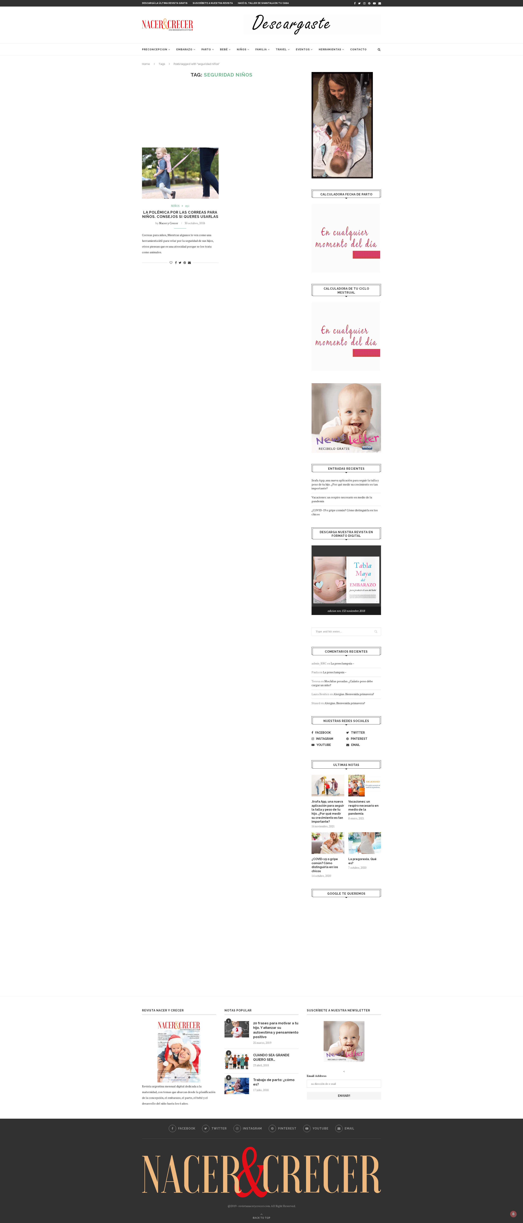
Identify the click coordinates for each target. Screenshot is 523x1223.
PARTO (206, 49)
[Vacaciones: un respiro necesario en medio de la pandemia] (364, 786)
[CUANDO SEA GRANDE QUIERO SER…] (237, 1061)
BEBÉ (224, 49)
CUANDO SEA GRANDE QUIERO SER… (271, 1057)
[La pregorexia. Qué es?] (364, 843)
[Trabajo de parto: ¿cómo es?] (237, 1086)
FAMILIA (261, 49)
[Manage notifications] (513, 1214)
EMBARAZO (184, 49)
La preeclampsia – (342, 663)
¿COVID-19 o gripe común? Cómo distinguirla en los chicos (325, 865)
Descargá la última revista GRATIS (165, 3)
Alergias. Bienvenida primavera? (353, 694)
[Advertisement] (221, 112)
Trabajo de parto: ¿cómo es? (274, 1082)
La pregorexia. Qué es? (362, 861)
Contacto (358, 49)
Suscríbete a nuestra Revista (213, 3)
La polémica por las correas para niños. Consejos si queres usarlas (180, 214)
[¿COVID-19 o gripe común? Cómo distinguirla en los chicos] (328, 843)
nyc (187, 206)
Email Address (316, 1076)
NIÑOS (241, 49)
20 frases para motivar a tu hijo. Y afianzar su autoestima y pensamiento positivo (275, 1030)
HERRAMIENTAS (330, 49)
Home (146, 63)
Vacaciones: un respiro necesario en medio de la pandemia (363, 807)
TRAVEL (281, 49)
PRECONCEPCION (154, 49)
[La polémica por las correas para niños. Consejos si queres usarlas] (180, 173)
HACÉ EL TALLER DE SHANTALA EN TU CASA (263, 3)
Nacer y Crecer (168, 223)
